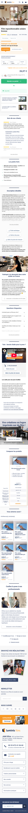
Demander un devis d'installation (14, 626)
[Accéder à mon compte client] (22, 2)
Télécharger (7, 721)
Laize (4, 61)
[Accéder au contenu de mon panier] (26, 2)
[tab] (2, 806)
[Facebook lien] (3, 709)
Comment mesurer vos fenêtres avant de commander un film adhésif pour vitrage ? (9, 99)
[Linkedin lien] (12, 709)
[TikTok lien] (23, 709)
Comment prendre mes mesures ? (8, 56)
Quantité (22, 61)
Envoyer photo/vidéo (9, 680)
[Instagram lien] (15, 709)
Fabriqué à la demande (9, 44)
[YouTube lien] (7, 709)
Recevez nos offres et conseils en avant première (12, 693)
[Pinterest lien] (19, 709)
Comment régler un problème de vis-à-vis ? (9, 107)
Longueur (12, 61)
